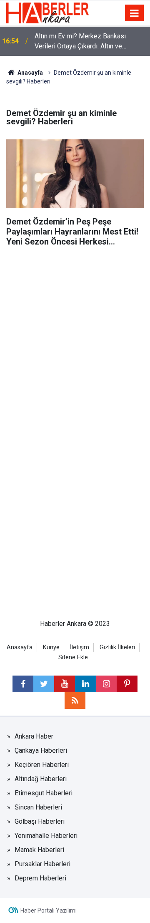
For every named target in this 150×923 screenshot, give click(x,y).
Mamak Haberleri (39, 850)
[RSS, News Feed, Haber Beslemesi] (75, 700)
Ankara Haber (34, 736)
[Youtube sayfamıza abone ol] (64, 684)
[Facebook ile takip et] (22, 684)
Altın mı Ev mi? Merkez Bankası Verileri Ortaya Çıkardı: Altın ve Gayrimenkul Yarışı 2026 (80, 41)
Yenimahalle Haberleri (46, 836)
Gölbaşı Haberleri (40, 821)
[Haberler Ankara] (47, 12)
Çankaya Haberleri (41, 750)
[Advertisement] (75, 330)
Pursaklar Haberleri (42, 864)
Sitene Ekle (73, 657)
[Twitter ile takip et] (43, 684)
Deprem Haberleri (40, 878)
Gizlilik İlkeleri (117, 647)
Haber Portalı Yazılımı (48, 910)
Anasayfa (29, 72)
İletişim (79, 647)
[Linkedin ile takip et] (85, 684)
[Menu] (134, 13)
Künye (51, 647)
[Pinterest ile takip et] (127, 684)
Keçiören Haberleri (42, 765)
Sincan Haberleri (38, 807)
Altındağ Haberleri (41, 779)
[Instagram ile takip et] (106, 684)
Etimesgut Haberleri (43, 793)
